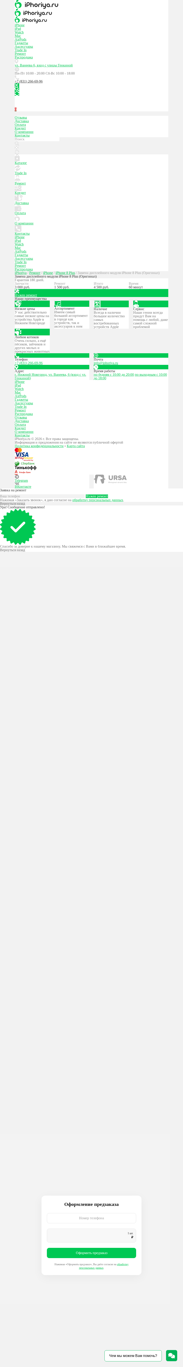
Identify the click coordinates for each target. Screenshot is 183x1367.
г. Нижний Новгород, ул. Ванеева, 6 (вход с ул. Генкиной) (50, 376)
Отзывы (21, 117)
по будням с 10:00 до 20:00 (114, 374)
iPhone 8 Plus (65, 273)
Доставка (22, 121)
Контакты (22, 135)
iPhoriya (21, 273)
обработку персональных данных (97, 500)
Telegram (21, 480)
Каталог (21, 163)
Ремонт (20, 54)
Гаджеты (21, 43)
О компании (24, 132)
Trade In (21, 50)
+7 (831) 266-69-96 (29, 81)
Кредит (20, 128)
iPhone (20, 25)
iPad (18, 29)
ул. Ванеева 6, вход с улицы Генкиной (44, 65)
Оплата (20, 125)
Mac (18, 36)
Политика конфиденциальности (39, 446)
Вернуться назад (12, 503)
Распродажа (24, 57)
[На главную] (91, 4)
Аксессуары (24, 46)
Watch (19, 32)
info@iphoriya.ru (106, 363)
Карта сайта (76, 446)
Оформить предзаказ (91, 1253)
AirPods (20, 39)
